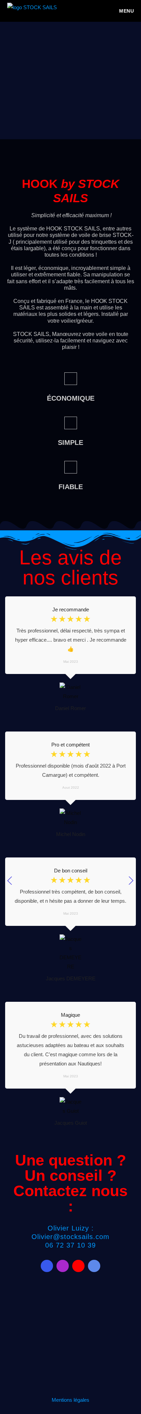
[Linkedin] (94, 1266)
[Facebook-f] (47, 1266)
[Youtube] (78, 1266)
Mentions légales (70, 1400)
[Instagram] (62, 1266)
